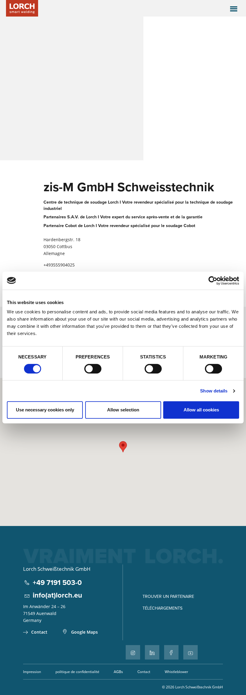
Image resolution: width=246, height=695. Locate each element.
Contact (39, 632)
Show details (213, 390)
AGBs (118, 671)
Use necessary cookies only (45, 409)
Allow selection (123, 409)
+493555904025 (59, 265)
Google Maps (84, 632)
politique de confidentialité (77, 671)
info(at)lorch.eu (57, 595)
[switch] (92, 369)
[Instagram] (133, 652)
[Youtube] (190, 652)
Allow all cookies (201, 409)
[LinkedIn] (152, 652)
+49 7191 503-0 (57, 582)
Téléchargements (162, 608)
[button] (123, 447)
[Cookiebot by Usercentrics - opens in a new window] (213, 280)
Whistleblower (176, 671)
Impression (32, 671)
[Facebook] (171, 652)
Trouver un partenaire (168, 596)
